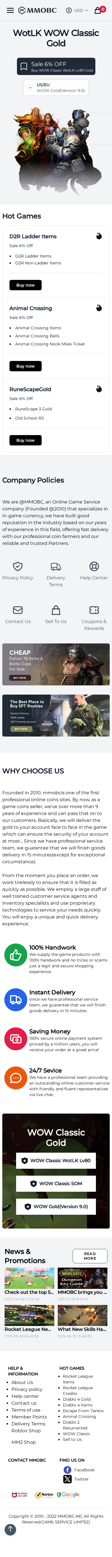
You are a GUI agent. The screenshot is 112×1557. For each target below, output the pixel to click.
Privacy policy (27, 1389)
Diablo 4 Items (77, 1405)
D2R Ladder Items (33, 256)
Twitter (81, 1479)
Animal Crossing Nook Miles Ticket (50, 344)
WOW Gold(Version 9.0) (61, 1206)
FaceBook (84, 1470)
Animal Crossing (79, 1416)
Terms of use (25, 1410)
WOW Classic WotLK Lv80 (60, 1160)
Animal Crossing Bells (37, 336)
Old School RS (29, 418)
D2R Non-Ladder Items (38, 263)
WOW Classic (76, 1433)
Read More (90, 1256)
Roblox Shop (26, 1430)
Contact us (23, 1403)
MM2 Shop (23, 1442)
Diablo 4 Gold (76, 1399)
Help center (25, 1396)
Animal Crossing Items (38, 327)
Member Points (29, 1417)
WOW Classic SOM (60, 1183)
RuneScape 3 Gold (33, 409)
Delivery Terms (28, 1424)
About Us (22, 1382)
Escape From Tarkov (83, 1410)
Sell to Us (72, 1439)
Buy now (25, 285)
